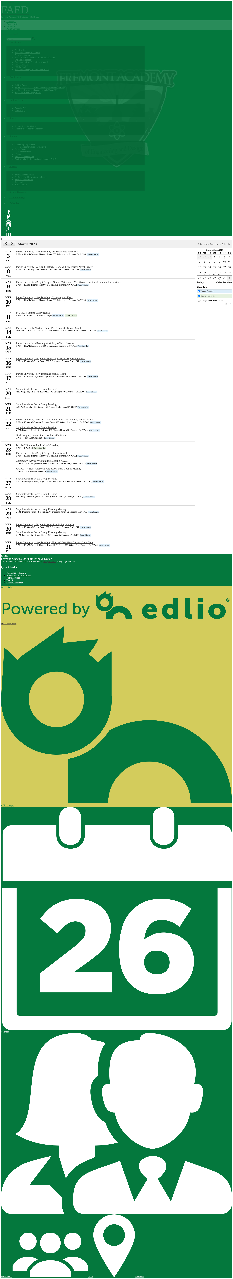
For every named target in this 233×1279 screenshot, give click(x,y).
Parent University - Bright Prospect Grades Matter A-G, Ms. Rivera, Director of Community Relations (68, 282)
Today (200, 282)
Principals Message (23, 55)
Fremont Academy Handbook (27, 52)
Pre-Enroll (10, 26)
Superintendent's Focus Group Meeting (36, 389)
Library (18, 154)
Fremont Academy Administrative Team (32, 69)
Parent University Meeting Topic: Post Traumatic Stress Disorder (49, 328)
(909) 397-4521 (49, 561)
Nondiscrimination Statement (18, 575)
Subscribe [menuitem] (226, 244)
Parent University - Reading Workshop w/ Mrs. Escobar (45, 343)
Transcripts (11, 21)
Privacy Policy (7, 587)
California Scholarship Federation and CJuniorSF (35, 90)
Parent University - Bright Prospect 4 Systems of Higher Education (50, 358)
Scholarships (20, 110)
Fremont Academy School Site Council (31, 62)
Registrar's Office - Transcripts (33, 147)
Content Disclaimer (14, 583)
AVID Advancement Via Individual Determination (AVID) (40, 87)
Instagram (8, 225)
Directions (139, 1276)
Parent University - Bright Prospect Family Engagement (45, 524)
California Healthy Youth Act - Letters (31, 177)
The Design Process (23, 60)
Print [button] (200, 244)
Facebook (8, 212)
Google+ (8, 229)
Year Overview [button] (212, 244)
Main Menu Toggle (9, 33)
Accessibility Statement (16, 573)
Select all (228, 304)
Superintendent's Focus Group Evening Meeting (41, 509)
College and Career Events (212, 300)
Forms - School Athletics (25, 126)
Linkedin (8, 233)
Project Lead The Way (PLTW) (28, 92)
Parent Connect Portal (24, 179)
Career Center (20, 149)
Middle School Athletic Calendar (28, 129)
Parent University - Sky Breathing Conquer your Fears (44, 297)
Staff (90, 1276)
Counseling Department (25, 144)
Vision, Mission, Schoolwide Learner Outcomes (35, 57)
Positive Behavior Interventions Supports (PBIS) (35, 159)
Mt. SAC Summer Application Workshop (37, 445)
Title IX (9, 580)
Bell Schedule (20, 50)
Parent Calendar (207, 291)
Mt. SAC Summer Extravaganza (33, 312)
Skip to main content (10, 2)
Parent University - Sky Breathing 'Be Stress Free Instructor (46, 251)
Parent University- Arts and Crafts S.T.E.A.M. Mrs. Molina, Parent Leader (54, 419)
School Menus (21, 184)
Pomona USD (12, 24)
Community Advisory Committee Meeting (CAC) (42, 460)
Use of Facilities (21, 65)
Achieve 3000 (21, 85)
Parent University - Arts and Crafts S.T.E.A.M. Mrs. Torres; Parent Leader (54, 266)
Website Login (21, 67)
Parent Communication (24, 175)
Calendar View (224, 282)
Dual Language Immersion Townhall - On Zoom (41, 435)
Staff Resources (13, 578)
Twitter (8, 216)
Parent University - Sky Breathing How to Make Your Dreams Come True (54, 542)
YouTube (8, 220)
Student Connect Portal (24, 156)
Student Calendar (208, 296)
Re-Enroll (19, 182)
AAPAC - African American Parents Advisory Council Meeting (48, 468)
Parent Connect (13, 29)
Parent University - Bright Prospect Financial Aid (41, 453)
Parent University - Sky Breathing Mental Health (41, 373)
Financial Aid (20, 108)
